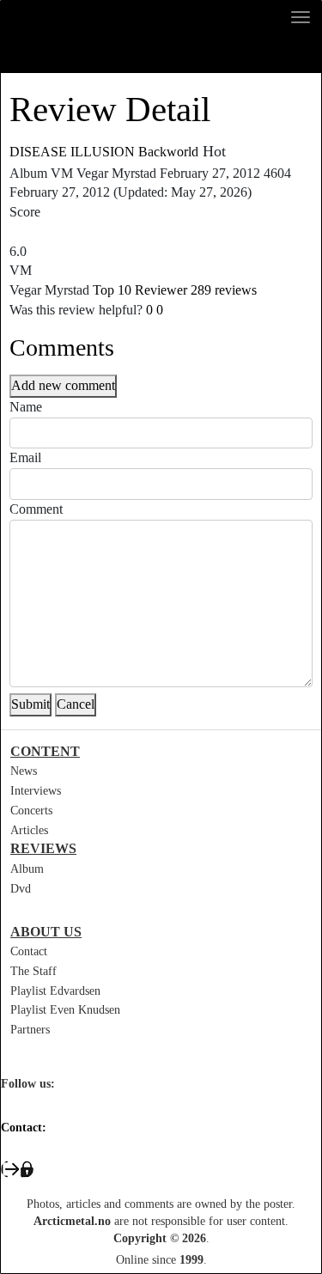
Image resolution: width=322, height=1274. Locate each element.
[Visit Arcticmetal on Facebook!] (9, 1108)
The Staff (33, 971)
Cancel (75, 704)
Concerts (31, 810)
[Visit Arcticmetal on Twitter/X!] (47, 1108)
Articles (29, 830)
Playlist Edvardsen (55, 990)
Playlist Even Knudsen (65, 1009)
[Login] (161, 1169)
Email (25, 457)
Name (25, 406)
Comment (36, 509)
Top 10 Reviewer (140, 290)
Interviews (35, 790)
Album (27, 869)
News (23, 771)
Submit (30, 704)
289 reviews (224, 290)
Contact (28, 951)
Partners (30, 1029)
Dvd (20, 888)
